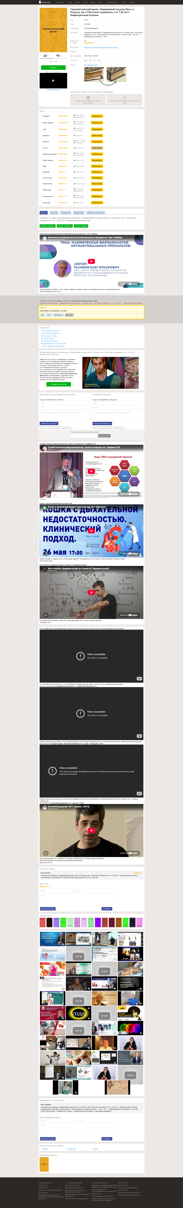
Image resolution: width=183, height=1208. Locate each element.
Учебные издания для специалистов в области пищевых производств (103, 1199)
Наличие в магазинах (50, 341)
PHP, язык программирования (127, 1188)
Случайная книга (112, 2)
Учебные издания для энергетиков (129, 1195)
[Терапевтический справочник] (139, 923)
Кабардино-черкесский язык (74, 1188)
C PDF (123, 2)
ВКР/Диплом (103, 47)
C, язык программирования (74, 1183)
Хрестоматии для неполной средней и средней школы (77, 1195)
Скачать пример (81, 226)
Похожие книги (48, 338)
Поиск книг (60, 2)
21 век (100, 2)
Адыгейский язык (123, 1185)
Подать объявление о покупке (51, 400)
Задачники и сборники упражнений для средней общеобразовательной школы (104, 1186)
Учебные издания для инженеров (128, 1192)
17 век (69, 2)
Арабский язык (123, 1190)
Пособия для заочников (72, 1185)
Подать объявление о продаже (105, 400)
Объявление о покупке (51, 331)
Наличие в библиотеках (51, 333)
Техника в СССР (123, 1183)
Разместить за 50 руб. (49, 423)
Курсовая (94, 47)
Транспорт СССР (97, 1194)
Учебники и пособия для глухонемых (50, 1190)
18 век (77, 2)
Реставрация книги (91, 65)
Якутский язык (43, 1185)
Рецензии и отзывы (50, 336)
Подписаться (104, 436)
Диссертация (113, 47)
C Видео (132, 2)
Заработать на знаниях (95, 213)
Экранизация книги (53, 89)
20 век (93, 2)
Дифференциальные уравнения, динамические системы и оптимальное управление (51, 1197)
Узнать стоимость (64, 226)
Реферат (87, 47)
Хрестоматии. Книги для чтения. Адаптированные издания (75, 1191)
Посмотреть (97, 116)
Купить (53, 67)
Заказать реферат (47, 226)
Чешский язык (43, 1192)
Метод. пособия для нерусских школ (76, 1199)
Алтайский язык (44, 1188)
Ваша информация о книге (50, 1117)
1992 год (45, 1149)
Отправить (107, 909)
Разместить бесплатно (102, 423)
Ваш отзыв (44, 884)
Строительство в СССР (45, 1183)
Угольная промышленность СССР (102, 1196)
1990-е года (72, 1149)
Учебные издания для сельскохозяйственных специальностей (104, 1190)
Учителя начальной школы (100, 1183)
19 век (85, 2)
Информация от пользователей (54, 343)
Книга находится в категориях (54, 346)
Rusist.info (46, 2)
